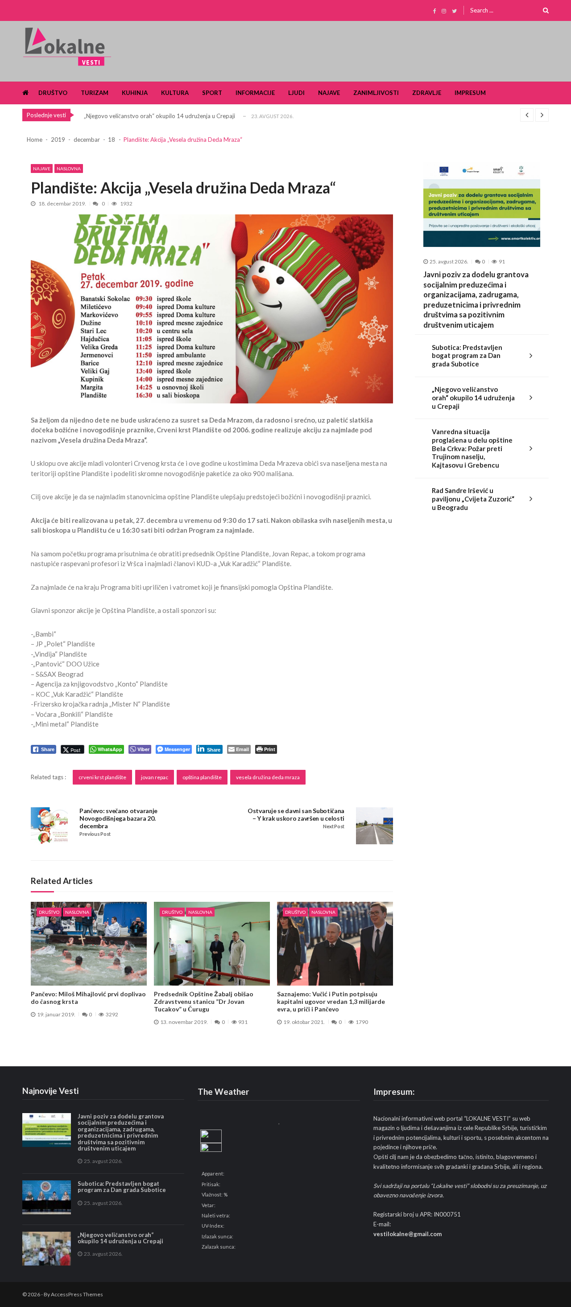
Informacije (255, 92)
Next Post (333, 826)
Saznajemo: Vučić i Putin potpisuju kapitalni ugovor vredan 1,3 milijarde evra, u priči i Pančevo (331, 1002)
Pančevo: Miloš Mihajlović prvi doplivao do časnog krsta (88, 998)
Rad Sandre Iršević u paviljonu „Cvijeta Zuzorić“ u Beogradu (473, 498)
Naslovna (69, 168)
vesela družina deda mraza (268, 777)
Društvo (52, 92)
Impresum (470, 92)
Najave (329, 92)
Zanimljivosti (376, 92)
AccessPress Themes (77, 1294)
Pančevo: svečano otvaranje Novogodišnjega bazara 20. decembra (118, 818)
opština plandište (202, 777)
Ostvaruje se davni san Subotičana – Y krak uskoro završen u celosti (296, 814)
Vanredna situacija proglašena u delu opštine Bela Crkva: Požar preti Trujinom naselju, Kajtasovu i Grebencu (472, 448)
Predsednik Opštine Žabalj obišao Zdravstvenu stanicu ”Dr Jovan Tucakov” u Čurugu (203, 1002)
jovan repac (154, 777)
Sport (212, 92)
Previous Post (95, 834)
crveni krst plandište (102, 777)
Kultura (175, 92)
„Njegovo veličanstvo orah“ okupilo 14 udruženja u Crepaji (159, 115)
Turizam (94, 92)
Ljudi (296, 92)
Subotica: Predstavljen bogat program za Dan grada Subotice (467, 355)
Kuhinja (135, 92)
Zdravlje (426, 92)
